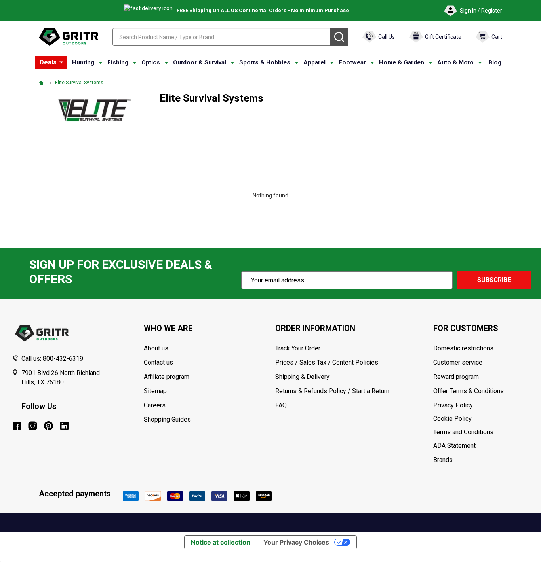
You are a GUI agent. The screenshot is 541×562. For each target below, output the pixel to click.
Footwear (352, 62)
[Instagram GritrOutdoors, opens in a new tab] (33, 426)
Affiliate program (166, 376)
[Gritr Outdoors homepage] (68, 37)
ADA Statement (454, 445)
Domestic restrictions (463, 348)
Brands (443, 460)
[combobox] (221, 37)
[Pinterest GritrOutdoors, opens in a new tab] (48, 426)
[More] (61, 62)
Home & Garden (401, 62)
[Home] (42, 82)
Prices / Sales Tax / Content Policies (326, 362)
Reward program (456, 376)
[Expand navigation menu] (101, 63)
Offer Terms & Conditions (468, 391)
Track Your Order (297, 348)
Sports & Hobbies (264, 62)
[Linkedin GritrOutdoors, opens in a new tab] (64, 426)
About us (156, 348)
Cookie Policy (481, 419)
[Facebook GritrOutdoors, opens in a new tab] (17, 426)
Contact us (158, 362)
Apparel (314, 62)
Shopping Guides (167, 419)
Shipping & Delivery (302, 376)
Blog (494, 62)
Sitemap (155, 391)
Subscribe (494, 280)
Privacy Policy (481, 405)
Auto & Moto (455, 62)
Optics (150, 62)
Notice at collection (220, 542)
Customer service (457, 362)
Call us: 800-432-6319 (52, 358)
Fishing (117, 62)
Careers (155, 405)
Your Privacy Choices (296, 542)
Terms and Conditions (481, 432)
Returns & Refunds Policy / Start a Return (332, 391)
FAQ (281, 405)
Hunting (83, 62)
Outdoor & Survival (199, 62)
